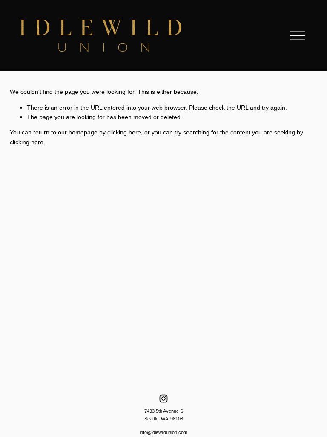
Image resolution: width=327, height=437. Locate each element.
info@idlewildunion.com (163, 432)
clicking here (124, 132)
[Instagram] (163, 398)
